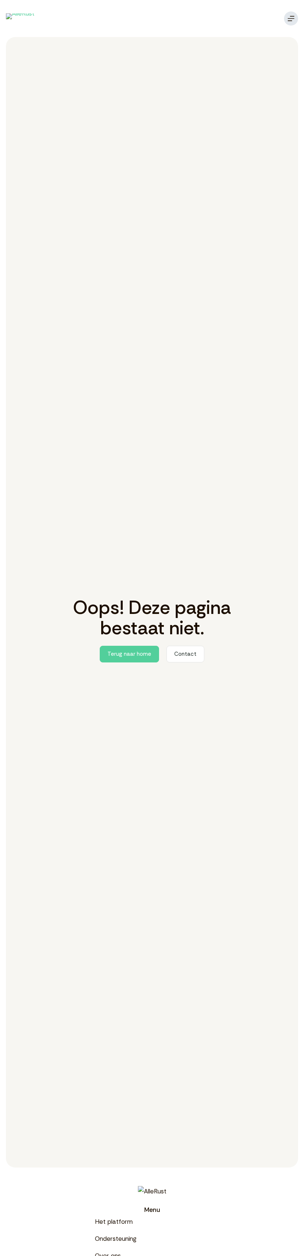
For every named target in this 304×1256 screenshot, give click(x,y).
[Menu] (291, 18)
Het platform (114, 1221)
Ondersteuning (115, 1239)
